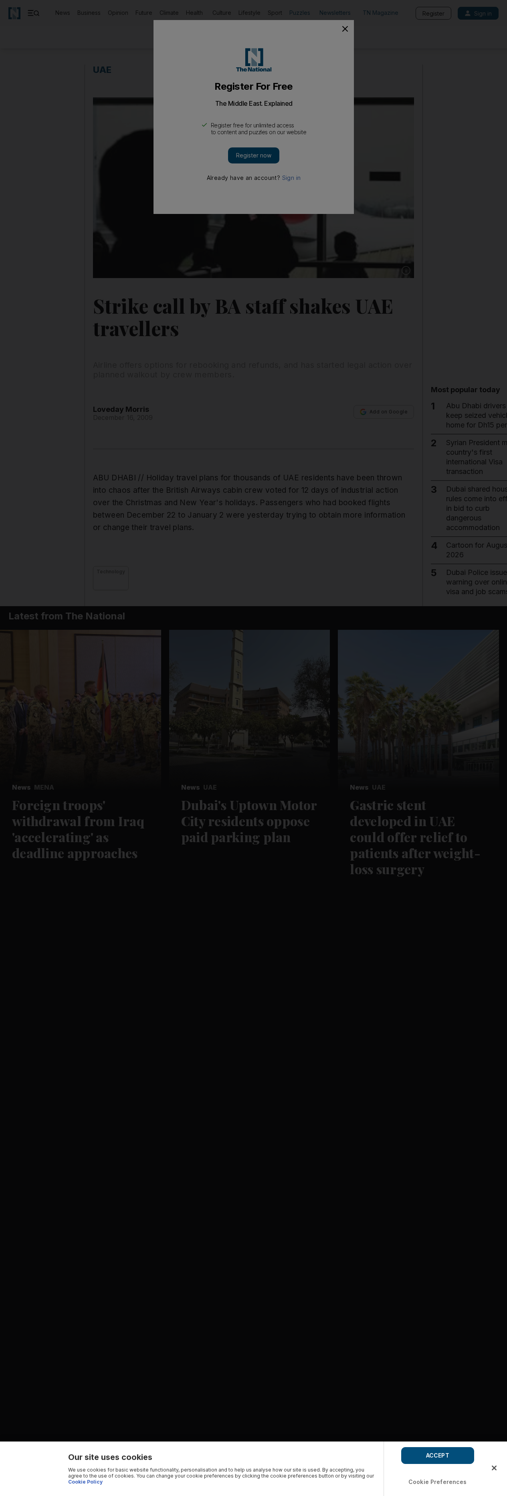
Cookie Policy (85, 1482)
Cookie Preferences (437, 1481)
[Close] (494, 1468)
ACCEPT (437, 1455)
